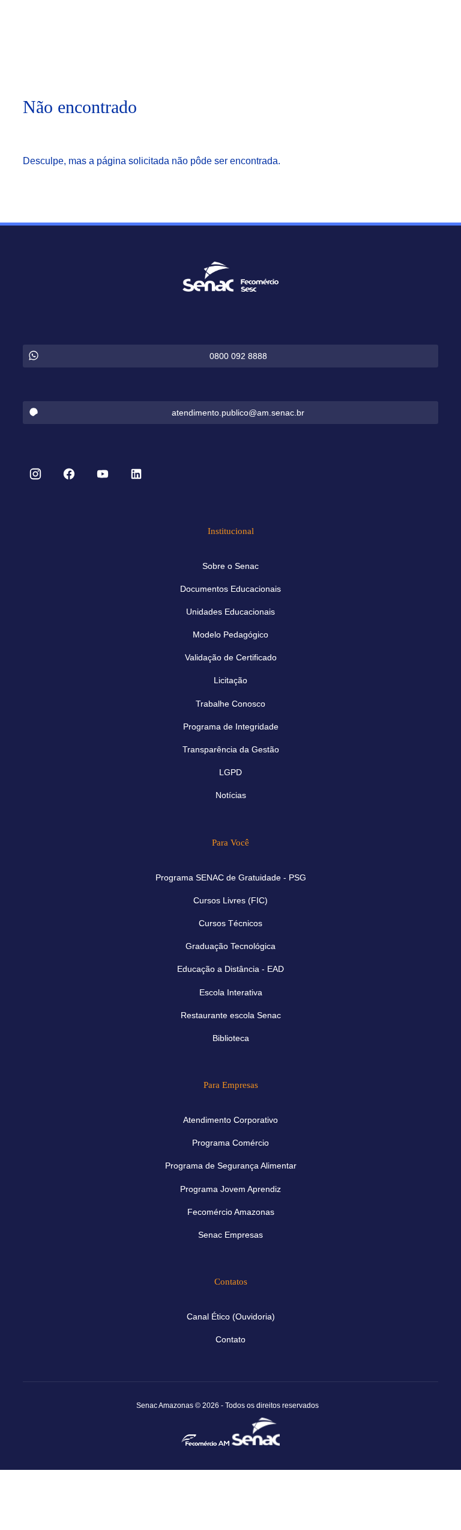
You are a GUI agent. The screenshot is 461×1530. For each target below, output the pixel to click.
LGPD (230, 772)
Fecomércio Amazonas (230, 1212)
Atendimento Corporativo (230, 1120)
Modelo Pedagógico (230, 634)
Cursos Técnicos (230, 923)
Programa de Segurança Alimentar (231, 1165)
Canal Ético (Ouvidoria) (231, 1316)
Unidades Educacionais (230, 611)
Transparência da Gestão (230, 749)
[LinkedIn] (136, 475)
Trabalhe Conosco (230, 703)
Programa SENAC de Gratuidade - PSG (230, 877)
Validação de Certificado (231, 657)
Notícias (230, 795)
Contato (230, 1339)
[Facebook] (69, 475)
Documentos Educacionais (230, 589)
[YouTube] (102, 475)
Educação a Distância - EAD (230, 969)
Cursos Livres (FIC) (230, 900)
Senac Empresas (230, 1235)
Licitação (230, 680)
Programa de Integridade (231, 726)
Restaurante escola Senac (231, 1015)
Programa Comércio (230, 1143)
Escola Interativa (230, 992)
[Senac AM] (256, 1430)
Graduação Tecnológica (230, 946)
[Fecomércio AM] (205, 1439)
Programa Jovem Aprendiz (230, 1189)
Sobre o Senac (230, 566)
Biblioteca (230, 1038)
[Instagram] (35, 475)
